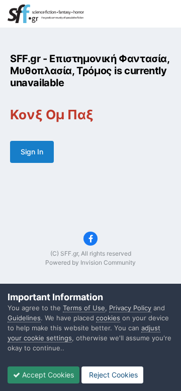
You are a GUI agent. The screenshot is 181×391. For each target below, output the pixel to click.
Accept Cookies (47, 374)
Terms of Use (84, 308)
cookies (108, 318)
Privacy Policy (130, 308)
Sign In (32, 151)
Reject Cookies (112, 374)
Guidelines (24, 318)
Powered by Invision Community (90, 262)
